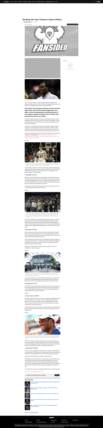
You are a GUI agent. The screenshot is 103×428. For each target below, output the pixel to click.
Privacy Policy (54, 420)
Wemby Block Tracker (50, 1)
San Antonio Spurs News (33, 412)
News (12, 1)
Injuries (29, 1)
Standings (25, 1)
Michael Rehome (28, 21)
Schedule (20, 1)
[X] (96, 1)
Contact (38, 420)
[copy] (31, 24)
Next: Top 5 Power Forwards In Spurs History (34, 371)
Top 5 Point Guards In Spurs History (46, 134)
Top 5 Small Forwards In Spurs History (48, 136)
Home (26, 412)
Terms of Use (64, 420)
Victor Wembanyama (40, 1)
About (26, 420)
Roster (33, 1)
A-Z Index (53, 422)
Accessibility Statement (41, 422)
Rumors (15, 1)
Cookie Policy (75, 420)
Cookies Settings (64, 422)
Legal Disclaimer (28, 422)
